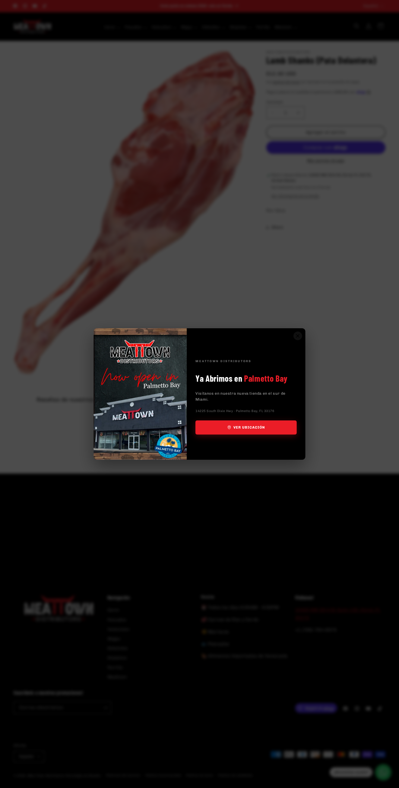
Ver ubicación (249, 427)
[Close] (297, 336)
